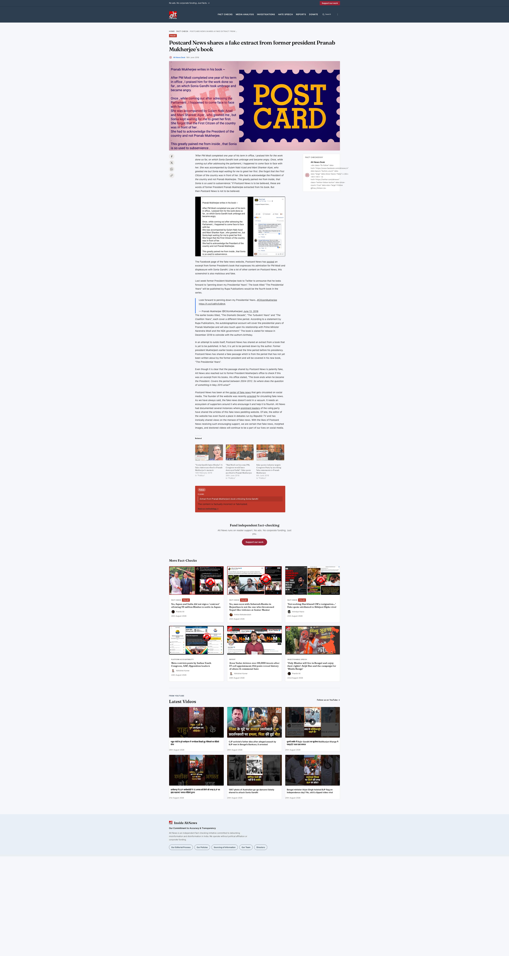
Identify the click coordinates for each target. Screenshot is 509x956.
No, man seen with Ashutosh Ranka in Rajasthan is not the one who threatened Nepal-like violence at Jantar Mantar (251, 607)
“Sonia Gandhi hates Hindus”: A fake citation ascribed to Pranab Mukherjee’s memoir (208, 467)
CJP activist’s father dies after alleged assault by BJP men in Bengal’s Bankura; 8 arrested (252, 743)
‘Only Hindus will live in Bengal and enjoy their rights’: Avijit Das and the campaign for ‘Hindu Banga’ (311, 666)
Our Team (246, 847)
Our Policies (202, 847)
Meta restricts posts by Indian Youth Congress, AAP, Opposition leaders (191, 664)
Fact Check (182, 31)
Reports (301, 14)
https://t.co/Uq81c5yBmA (212, 304)
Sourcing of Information (225, 847)
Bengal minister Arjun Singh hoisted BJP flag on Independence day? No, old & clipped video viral (310, 791)
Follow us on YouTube (328, 700)
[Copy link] (171, 175)
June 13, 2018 (250, 311)
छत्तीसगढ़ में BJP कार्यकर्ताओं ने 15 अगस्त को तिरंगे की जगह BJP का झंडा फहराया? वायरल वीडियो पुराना (195, 791)
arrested (251, 396)
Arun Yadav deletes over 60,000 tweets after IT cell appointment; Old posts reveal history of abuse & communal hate (254, 666)
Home (172, 31)
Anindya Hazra (298, 612)
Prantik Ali (180, 612)
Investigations (266, 14)
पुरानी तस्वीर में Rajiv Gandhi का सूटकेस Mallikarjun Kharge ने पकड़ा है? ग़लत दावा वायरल (312, 743)
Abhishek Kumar (182, 670)
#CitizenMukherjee (267, 300)
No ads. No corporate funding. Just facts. (189, 3)
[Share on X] (171, 162)
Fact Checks (225, 14)
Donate (313, 14)
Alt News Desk (179, 57)
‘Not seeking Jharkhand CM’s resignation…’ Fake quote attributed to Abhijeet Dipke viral (311, 605)
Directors (260, 847)
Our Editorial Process (181, 847)
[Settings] (337, 14)
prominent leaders (250, 408)
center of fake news (240, 392)
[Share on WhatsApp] (171, 169)
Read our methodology (208, 509)
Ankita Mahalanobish (242, 614)
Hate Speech (285, 14)
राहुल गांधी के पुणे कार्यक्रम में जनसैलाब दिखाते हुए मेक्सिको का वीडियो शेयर (195, 743)
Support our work (330, 3)
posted (270, 261)
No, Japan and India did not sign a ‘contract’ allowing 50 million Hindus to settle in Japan (195, 605)
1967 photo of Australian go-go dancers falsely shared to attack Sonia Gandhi (251, 791)
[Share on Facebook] (171, 156)
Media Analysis (245, 14)
